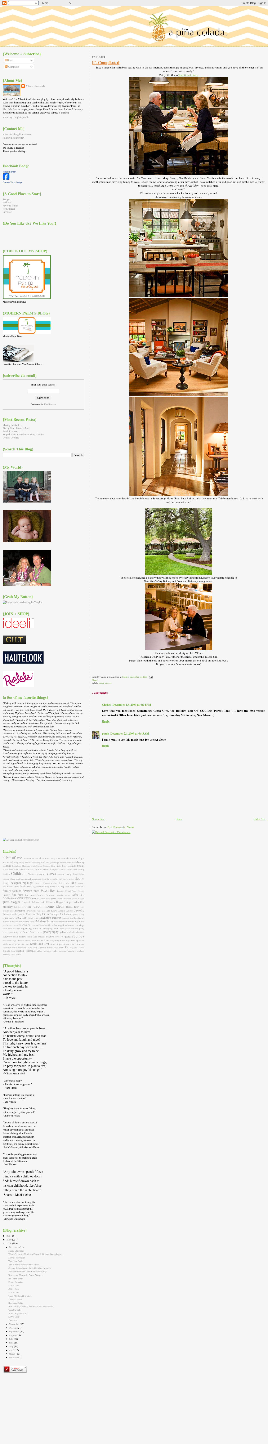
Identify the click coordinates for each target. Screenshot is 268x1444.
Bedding (7, 865)
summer (80, 943)
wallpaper (48, 951)
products (50, 936)
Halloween (50, 902)
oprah (10, 928)
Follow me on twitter (13, 137)
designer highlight (22, 883)
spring (17, 944)
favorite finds (31, 890)
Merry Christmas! (16, 1250)
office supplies (59, 925)
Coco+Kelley (78, 874)
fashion (16, 890)
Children (18, 873)
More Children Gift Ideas (19, 1295)
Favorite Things (10, 205)
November (14, 1323)
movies (108, 682)
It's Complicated (105, 62)
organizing (26, 928)
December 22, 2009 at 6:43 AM (129, 733)
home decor (32, 906)
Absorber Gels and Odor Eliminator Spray (27, 1271)
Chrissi (106, 704)
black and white (29, 866)
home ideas (54, 906)
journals (22, 914)
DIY (73, 883)
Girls (82, 894)
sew (41, 940)
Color (12, 879)
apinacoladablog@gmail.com (17, 134)
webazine (62, 951)
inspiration (19, 910)
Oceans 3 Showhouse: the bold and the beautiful (30, 1268)
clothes (51, 874)
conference (20, 879)
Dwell (29, 886)
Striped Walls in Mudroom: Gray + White (23, 434)
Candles (62, 869)
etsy (62, 886)
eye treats (70, 886)
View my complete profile (16, 117)
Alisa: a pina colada (35, 86)
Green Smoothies (64, 898)
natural (16, 925)
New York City (25, 925)
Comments (13, 66)
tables (14, 947)
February (13, 1357)
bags (57, 862)
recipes (78, 936)
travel (50, 947)
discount (46, 883)
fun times (30, 894)
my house (7, 925)
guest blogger (11, 902)
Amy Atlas (56, 858)
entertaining (43, 886)
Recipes (6, 199)
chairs (75, 869)
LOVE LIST (13, 1285)
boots (5, 869)
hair (43, 902)
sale (19, 940)
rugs (14, 940)
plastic (72, 932)
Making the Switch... (13, 425)
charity (81, 869)
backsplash (50, 862)
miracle (13, 921)
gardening (60, 895)
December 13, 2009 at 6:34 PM (131, 704)
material (6, 921)
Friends (6, 894)
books (80, 865)
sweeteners (7, 947)
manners (65, 918)
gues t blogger (78, 898)
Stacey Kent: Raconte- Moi (16, 428)
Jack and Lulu (43, 910)
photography (50, 932)
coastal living (64, 873)
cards (69, 869)
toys (30, 947)
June (11, 1342)
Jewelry (79, 910)
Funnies (40, 894)
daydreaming (63, 879)
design (6, 882)
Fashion (7, 202)
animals (65, 858)
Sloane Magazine (67, 940)
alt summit (44, 858)
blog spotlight (69, 865)
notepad (35, 925)
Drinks (23, 886)
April (12, 1350)
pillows (64, 931)
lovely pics (33, 918)
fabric (78, 886)
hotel (82, 907)
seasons (35, 940)
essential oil (55, 886)
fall (82, 886)
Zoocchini (12, 1320)
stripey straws (69, 944)
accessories (29, 858)
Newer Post (98, 819)
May (11, 1346)
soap (76, 940)
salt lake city (26, 940)
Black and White (15, 1302)
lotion (5, 917)
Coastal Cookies (11, 437)
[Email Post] (150, 676)
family (7, 890)
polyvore (7, 936)
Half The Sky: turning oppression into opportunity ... (31, 1306)
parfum (74, 928)
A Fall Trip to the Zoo (18, 1313)
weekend (80, 951)
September (14, 1331)
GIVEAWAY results (28, 898)
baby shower (30, 862)
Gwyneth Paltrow (30, 902)
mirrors (19, 921)
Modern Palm (9, 171)
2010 (9, 1239)
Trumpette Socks (15, 1261)
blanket (39, 866)
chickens (6, 874)
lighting (75, 914)
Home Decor (9, 208)
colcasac (6, 879)
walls (55, 950)
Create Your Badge (12, 182)
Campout (54, 869)
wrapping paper (9, 954)
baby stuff (40, 862)
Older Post (259, 819)
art (11, 862)
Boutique (13, 869)
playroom (80, 932)
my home (79, 921)
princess (41, 936)
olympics (70, 925)
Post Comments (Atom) (120, 827)
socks (11, 943)
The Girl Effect (15, 1299)
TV (66, 947)
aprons (6, 862)
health (76, 902)
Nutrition (43, 925)
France (74, 891)
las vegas (54, 914)
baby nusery (19, 862)
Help (82, 902)
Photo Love (36, 931)
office (49, 925)
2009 (9, 1243)
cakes (37, 869)
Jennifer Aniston (65, 910)
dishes (54, 882)
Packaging (48, 928)
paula (105, 733)
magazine (45, 917)
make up (56, 917)
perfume (24, 931)
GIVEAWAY (10, 898)
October (13, 1327)
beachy (80, 862)
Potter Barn (32, 936)
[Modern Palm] (6, 178)
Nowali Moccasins (16, 1257)
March (12, 1353)
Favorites (48, 890)
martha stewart (77, 917)
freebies (81, 891)
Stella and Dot (39, 943)
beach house (72, 862)
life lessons (65, 914)
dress (16, 886)
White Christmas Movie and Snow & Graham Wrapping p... (35, 1254)
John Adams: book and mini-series (23, 1264)
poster (15, 936)
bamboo (63, 862)
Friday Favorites (15, 1281)
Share (94, 679)
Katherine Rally (33, 914)
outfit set (37, 928)
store (52, 943)
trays (56, 947)
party (81, 928)
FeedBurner (50, 404)
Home (179, 819)
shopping (54, 940)
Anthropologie (77, 858)
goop (48, 898)
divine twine (64, 883)
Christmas (32, 874)
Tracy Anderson (39, 947)
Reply (105, 721)
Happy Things (63, 902)
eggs (35, 886)
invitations (31, 910)
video (39, 950)
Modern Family (29, 921)
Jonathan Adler (10, 914)
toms (24, 947)
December (14, 1247)
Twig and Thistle (76, 947)
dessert (38, 882)
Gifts (75, 894)
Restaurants (7, 940)
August (13, 1335)
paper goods (65, 928)
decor (101, 682)
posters (22, 936)
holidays (17, 907)
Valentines (30, 950)
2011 (9, 1235)
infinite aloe (8, 910)
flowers (60, 890)
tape (20, 947)
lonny (81, 914)
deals (71, 879)
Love (11, 917)
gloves (42, 898)
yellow (18, 954)
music (71, 921)
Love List (7, 211)
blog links (56, 865)
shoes (46, 940)
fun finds (17, 894)
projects (59, 936)
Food (68, 890)
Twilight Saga (9, 951)
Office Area (13, 1289)
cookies (29, 879)
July (11, 1338)
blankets (46, 866)
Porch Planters (10, 431)
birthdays (16, 865)
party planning (10, 931)
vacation (20, 950)
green (53, 898)
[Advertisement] (24, 809)
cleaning (41, 873)
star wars (25, 944)
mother (57, 921)
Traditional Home (188, 75)
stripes (59, 943)
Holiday (8, 906)
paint (56, 928)
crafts (35, 879)
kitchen (45, 914)
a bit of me (12, 857)
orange (16, 928)
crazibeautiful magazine (48, 879)
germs (67, 895)
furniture (50, 894)
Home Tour (72, 906)
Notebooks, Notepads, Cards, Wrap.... (25, 1275)
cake (21, 869)
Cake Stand (29, 869)
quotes (67, 936)
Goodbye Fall (14, 1309)
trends (61, 947)
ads (36, 858)
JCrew (54, 910)
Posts (11, 60)
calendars (44, 869)
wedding (71, 950)
